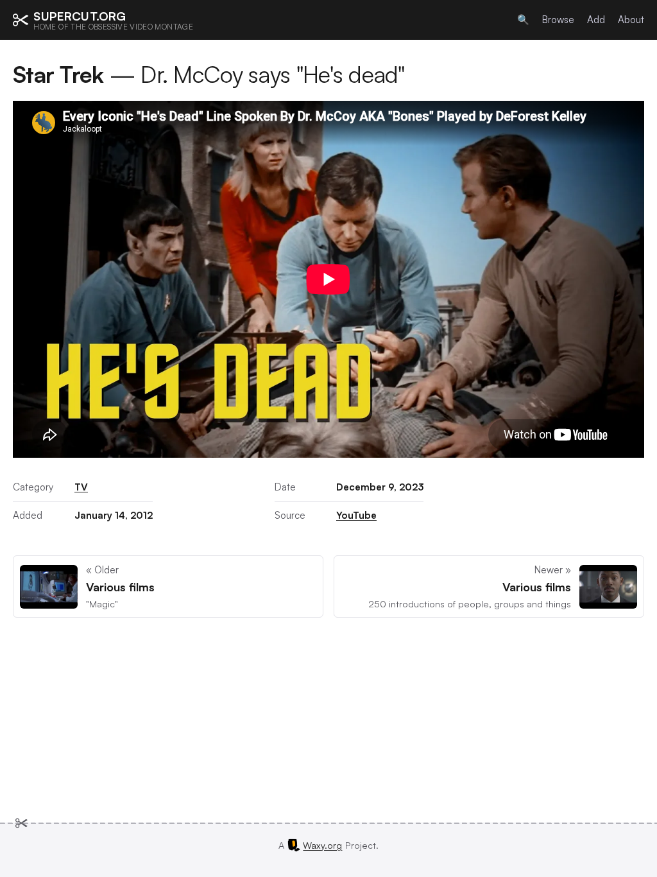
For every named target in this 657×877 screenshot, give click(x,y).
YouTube (356, 515)
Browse (558, 19)
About (631, 19)
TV (81, 487)
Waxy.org (322, 845)
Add (596, 19)
